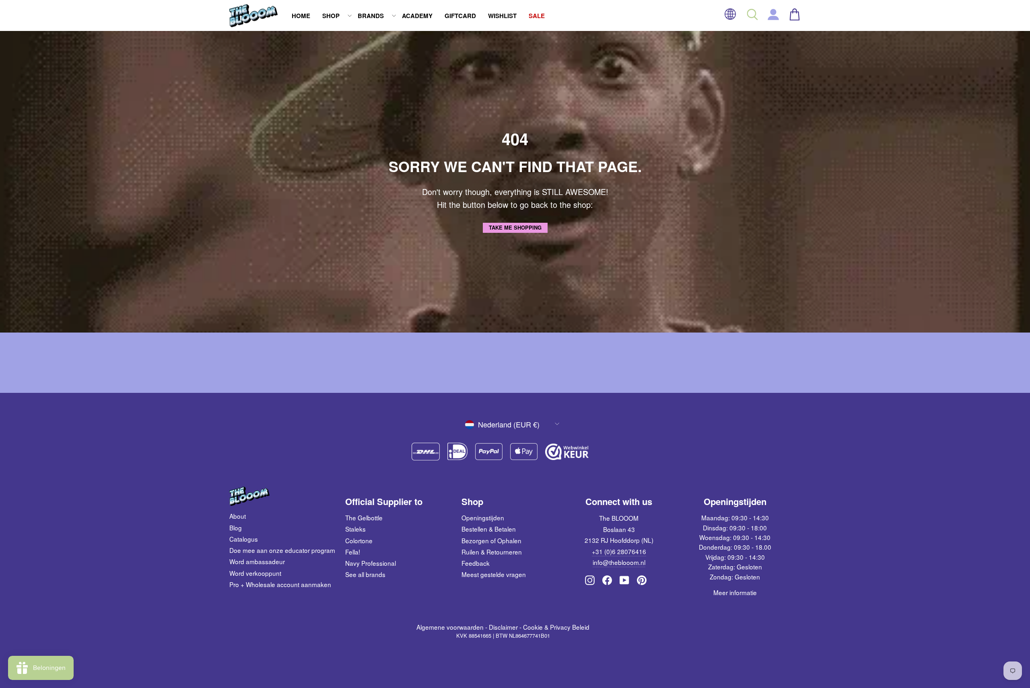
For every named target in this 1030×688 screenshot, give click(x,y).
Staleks (355, 528)
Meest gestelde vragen (493, 574)
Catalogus (243, 538)
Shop (331, 15)
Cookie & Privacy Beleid (556, 626)
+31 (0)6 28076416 (619, 551)
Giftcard (460, 15)
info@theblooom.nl (619, 562)
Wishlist (502, 15)
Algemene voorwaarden (450, 626)
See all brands (365, 574)
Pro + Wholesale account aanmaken (280, 584)
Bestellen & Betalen (488, 528)
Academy (417, 15)
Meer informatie (735, 592)
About (237, 515)
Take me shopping (515, 227)
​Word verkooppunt (255, 573)
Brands (371, 15)
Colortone (359, 540)
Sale (537, 15)
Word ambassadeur (257, 561)
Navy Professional (370, 563)
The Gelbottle (364, 517)
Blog (235, 527)
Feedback (475, 563)
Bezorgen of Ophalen (491, 540)
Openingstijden (482, 517)
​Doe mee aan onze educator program (282, 550)
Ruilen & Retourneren (491, 551)
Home (301, 15)
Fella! (352, 551)
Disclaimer (503, 626)
